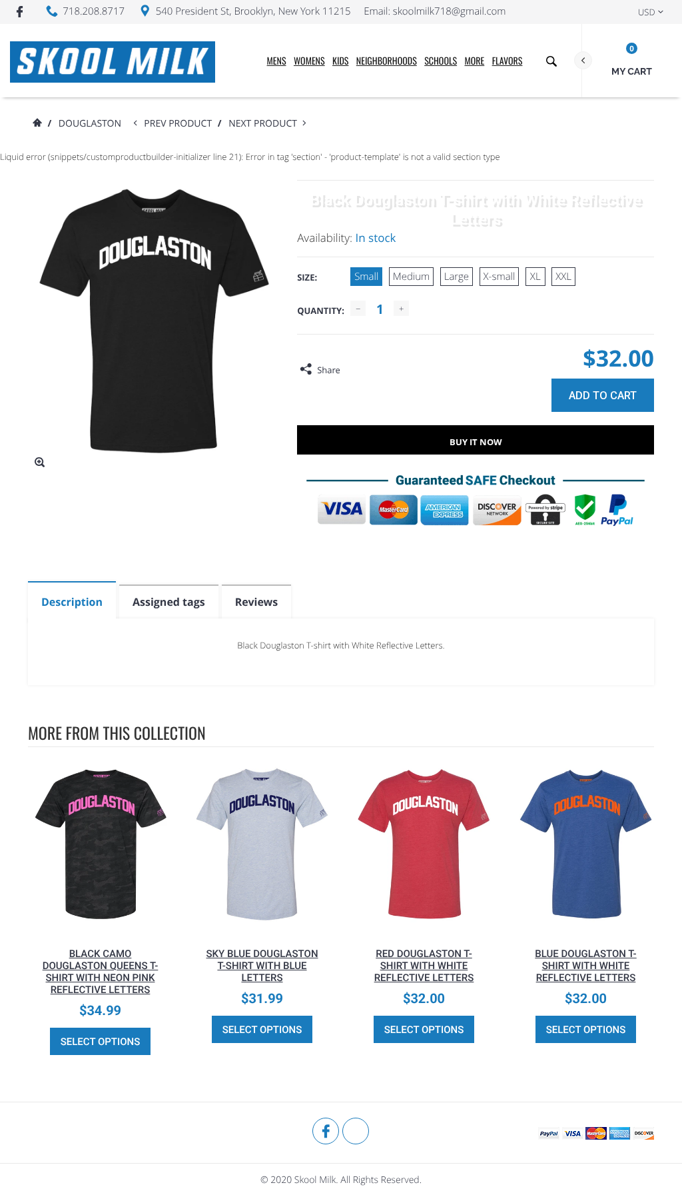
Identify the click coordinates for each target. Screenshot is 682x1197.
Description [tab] (72, 602)
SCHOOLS (440, 61)
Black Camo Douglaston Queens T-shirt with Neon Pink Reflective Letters (101, 972)
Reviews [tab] (256, 602)
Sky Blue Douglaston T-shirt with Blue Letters (262, 966)
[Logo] (112, 60)
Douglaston (90, 123)
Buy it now (476, 442)
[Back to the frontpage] (36, 123)
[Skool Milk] (61, 1132)
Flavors (507, 61)
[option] (100, 911)
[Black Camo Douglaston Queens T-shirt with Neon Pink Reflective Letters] (100, 844)
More (475, 61)
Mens (276, 61)
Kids (340, 61)
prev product (180, 123)
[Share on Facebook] (354, 370)
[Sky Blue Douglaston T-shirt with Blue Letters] (262, 844)
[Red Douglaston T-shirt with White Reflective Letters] (424, 844)
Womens (309, 61)
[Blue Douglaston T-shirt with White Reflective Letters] (585, 844)
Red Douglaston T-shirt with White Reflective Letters (424, 966)
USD (646, 12)
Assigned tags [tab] (169, 602)
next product (265, 123)
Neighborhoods (386, 61)
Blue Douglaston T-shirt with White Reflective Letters (585, 966)
